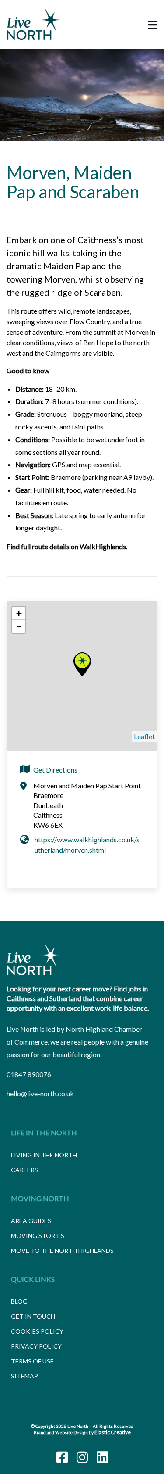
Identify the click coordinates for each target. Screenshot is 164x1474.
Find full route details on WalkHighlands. (68, 546)
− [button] (19, 626)
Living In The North (44, 1155)
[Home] (33, 959)
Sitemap (24, 1376)
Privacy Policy (36, 1346)
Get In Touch (33, 1316)
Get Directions (55, 770)
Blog (19, 1301)
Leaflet (144, 736)
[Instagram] (82, 1457)
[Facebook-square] (62, 1457)
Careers (24, 1169)
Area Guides (31, 1220)
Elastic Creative (112, 1432)
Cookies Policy (37, 1331)
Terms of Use (32, 1361)
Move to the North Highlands (62, 1250)
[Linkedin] (102, 1457)
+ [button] (19, 613)
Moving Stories (37, 1235)
